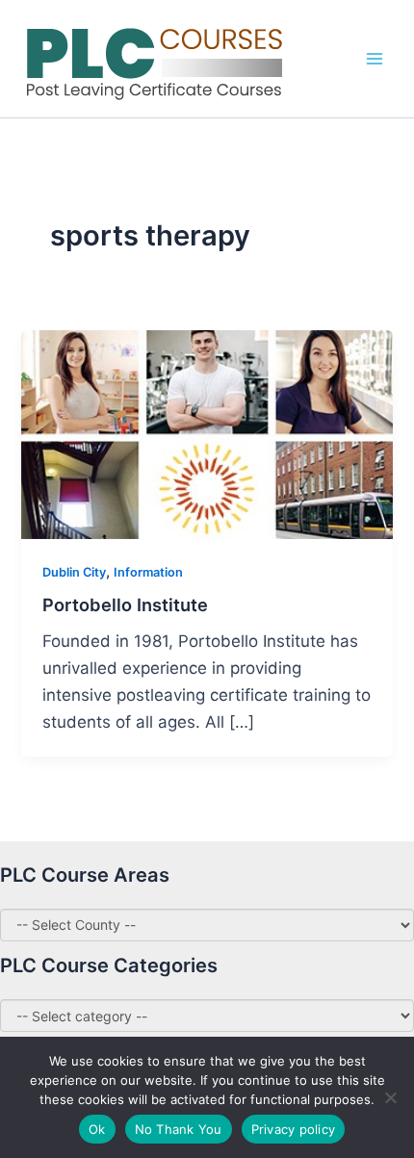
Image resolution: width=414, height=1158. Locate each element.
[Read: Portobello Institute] (206, 433)
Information (148, 572)
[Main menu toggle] (374, 59)
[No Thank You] (390, 1097)
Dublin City (74, 572)
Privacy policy (293, 1129)
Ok (97, 1129)
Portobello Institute (125, 604)
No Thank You (178, 1129)
